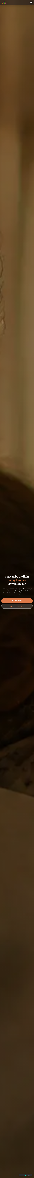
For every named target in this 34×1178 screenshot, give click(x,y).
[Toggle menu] (31, 2)
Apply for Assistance (17, 606)
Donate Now (18, 600)
